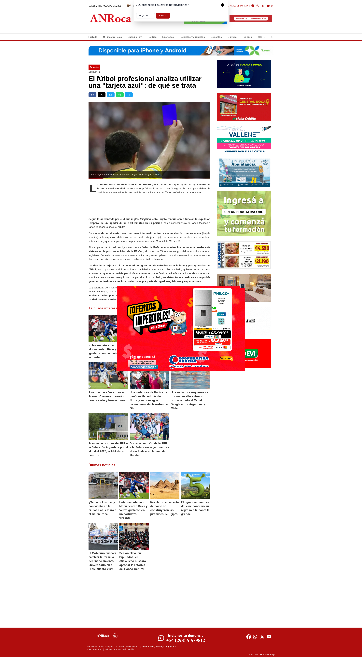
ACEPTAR (163, 15)
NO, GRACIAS (145, 15)
